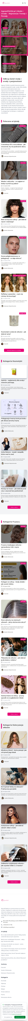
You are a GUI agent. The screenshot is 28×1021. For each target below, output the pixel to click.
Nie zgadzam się (8, 1017)
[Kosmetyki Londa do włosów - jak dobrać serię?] (14, 321)
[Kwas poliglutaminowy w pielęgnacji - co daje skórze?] (14, 245)
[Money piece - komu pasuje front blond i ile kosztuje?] (14, 64)
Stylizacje (3, 983)
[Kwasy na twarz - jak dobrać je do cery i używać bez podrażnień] (14, 478)
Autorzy (4, 964)
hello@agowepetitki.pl (8, 927)
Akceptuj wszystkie (20, 1017)
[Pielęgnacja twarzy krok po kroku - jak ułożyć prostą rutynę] (14, 407)
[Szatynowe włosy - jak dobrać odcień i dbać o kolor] (14, 814)
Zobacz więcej (14, 507)
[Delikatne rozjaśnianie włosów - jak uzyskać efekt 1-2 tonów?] (14, 852)
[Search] (25, 3)
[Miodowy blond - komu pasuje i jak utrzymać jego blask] (14, 739)
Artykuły (4, 931)
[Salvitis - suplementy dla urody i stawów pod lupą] (14, 371)
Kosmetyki (3, 980)
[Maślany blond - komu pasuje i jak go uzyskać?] (14, 45)
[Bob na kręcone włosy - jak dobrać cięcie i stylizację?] (14, 208)
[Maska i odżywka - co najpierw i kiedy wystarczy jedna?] (14, 170)
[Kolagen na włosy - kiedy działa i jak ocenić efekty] (14, 571)
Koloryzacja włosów (6, 997)
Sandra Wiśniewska (9, 431)
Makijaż (3, 989)
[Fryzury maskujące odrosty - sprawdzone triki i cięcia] (14, 534)
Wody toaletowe (5, 991)
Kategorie (4, 977)
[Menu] (22, 3)
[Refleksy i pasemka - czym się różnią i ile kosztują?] (14, 283)
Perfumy (3, 986)
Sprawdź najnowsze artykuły (14, 350)
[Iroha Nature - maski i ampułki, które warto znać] (14, 443)
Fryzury (3, 994)
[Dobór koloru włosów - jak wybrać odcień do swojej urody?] (14, 27)
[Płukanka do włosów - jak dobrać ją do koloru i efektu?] (14, 647)
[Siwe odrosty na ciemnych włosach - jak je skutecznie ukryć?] (14, 609)
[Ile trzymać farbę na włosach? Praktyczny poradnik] (14, 776)
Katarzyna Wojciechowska (10, 463)
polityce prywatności (16, 1014)
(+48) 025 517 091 (7, 924)
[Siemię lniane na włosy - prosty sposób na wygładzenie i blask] (14, 684)
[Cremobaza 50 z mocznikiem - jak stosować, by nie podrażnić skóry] (14, 133)
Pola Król (6, 392)
